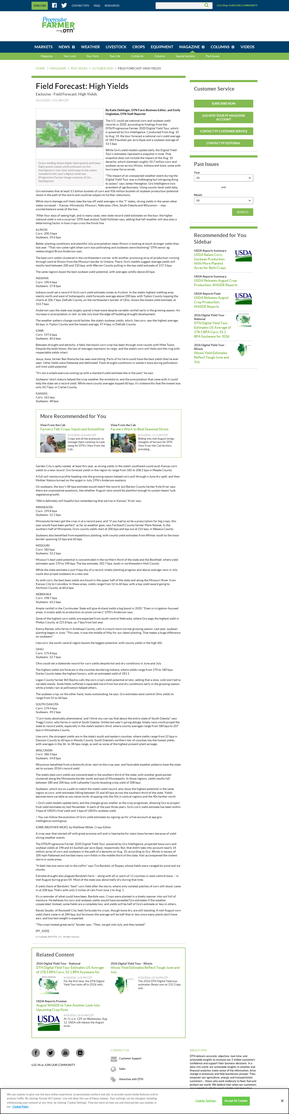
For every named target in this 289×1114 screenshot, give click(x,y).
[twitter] (50, 1053)
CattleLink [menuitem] (137, 56)
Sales (122, 1068)
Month (198, 195)
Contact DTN (80, 5)
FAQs (97, 5)
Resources (112, 5)
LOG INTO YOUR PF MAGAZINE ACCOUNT (223, 117)
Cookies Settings (205, 1101)
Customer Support (130, 1058)
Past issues (79, 68)
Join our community (243, 5)
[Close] (282, 1101)
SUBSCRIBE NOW (223, 103)
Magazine (47, 56)
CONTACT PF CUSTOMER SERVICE (223, 131)
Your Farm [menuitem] (92, 56)
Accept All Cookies (236, 1101)
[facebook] (36, 1053)
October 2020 (102, 68)
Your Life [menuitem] (115, 56)
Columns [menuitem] (159, 56)
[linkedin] (80, 1053)
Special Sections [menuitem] (185, 56)
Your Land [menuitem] (69, 56)
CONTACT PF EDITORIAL (223, 143)
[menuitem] (44, 47)
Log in (221, 5)
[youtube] (65, 1053)
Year (197, 172)
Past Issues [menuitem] (213, 56)
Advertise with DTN (131, 1079)
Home (40, 68)
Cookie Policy (20, 1106)
